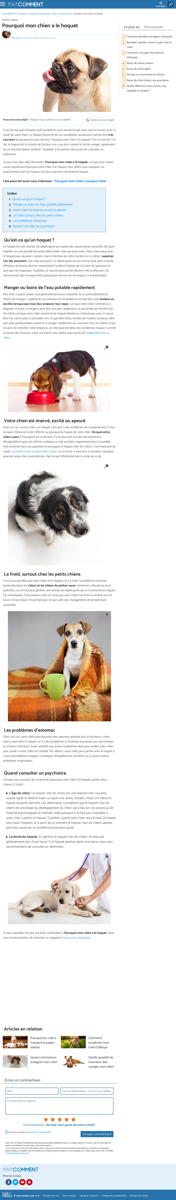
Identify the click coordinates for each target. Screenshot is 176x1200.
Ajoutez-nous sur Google (102, 120)
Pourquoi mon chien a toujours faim (80, 181)
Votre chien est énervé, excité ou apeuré (39, 210)
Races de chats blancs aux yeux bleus (148, 80)
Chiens (55, 14)
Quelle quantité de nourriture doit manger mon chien (101, 1062)
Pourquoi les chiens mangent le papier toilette (43, 1043)
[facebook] (9, 1182)
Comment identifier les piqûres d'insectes (150, 36)
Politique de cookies (139, 1196)
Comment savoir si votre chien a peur (34, 451)
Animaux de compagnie (39, 14)
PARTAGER (161, 6)
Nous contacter (69, 1196)
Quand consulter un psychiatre (33, 226)
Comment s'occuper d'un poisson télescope (145, 55)
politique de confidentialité (39, 1132)
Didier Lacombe (22, 38)
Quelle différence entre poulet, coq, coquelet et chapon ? (146, 88)
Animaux (22, 14)
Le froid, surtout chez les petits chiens (38, 215)
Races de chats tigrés (139, 69)
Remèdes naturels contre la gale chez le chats (149, 44)
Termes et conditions (89, 1196)
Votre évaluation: (34, 1125)
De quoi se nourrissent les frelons (145, 74)
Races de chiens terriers (140, 63)
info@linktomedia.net (18, 1153)
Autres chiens (66, 14)
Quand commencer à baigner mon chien (44, 1060)
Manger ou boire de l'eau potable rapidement (43, 204)
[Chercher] (171, 4)
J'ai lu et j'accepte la (30, 1132)
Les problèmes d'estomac (30, 220)
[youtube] (22, 1182)
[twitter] (15, 1182)
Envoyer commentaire (96, 1134)
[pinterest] (29, 1182)
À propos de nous (51, 1196)
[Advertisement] (59, 983)
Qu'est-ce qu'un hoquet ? (29, 199)
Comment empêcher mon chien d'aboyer (98, 1043)
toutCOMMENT (9, 14)
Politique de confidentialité (114, 1196)
